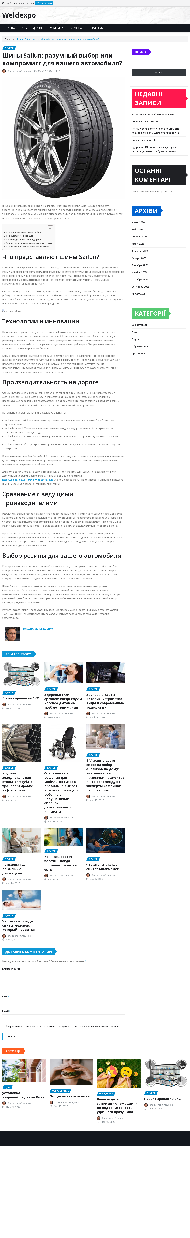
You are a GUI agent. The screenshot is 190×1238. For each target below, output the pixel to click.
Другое (37, 28)
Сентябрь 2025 (140, 286)
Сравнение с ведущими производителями (29, 243)
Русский (98, 28)
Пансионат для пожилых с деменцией (15, 868)
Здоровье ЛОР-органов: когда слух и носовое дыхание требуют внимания (63, 700)
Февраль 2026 (140, 251)
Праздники (55, 28)
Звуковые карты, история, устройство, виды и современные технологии (105, 700)
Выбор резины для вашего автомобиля (27, 246)
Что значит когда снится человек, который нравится (18, 925)
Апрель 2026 (139, 236)
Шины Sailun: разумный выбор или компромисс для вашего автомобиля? (58, 39)
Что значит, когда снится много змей (102, 866)
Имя (5, 996)
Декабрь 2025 (140, 265)
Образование (78, 28)
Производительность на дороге (23, 239)
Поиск (141, 52)
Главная (10, 28)
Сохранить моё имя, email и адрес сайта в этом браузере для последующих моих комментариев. (62, 1026)
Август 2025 (139, 294)
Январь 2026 (139, 258)
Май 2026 (137, 229)
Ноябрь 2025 (139, 272)
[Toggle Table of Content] (49, 227)
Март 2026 (138, 243)
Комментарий (11, 969)
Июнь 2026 (138, 222)
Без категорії (140, 325)
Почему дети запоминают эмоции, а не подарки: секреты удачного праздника (117, 1105)
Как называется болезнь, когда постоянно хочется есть (60, 863)
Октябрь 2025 (140, 279)
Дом (24, 28)
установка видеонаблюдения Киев (153, 114)
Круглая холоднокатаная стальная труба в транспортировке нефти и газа (17, 781)
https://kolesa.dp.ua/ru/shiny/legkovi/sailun (27, 479)
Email (6, 1011)
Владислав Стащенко (19, 70)
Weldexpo (19, 15)
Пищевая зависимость (145, 121)
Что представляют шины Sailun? (23, 232)
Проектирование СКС (20, 698)
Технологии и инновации (20, 235)
